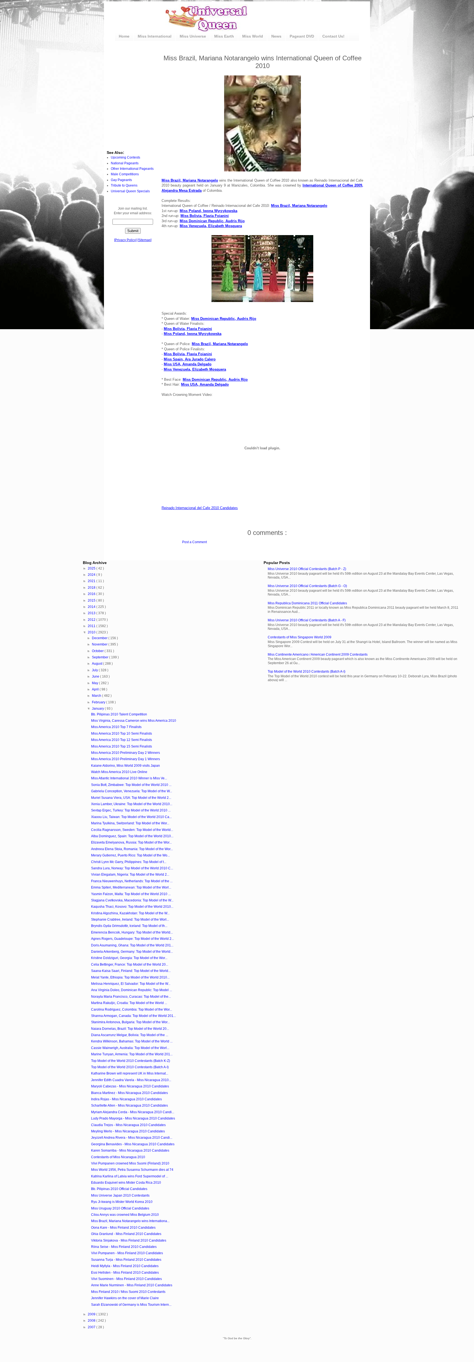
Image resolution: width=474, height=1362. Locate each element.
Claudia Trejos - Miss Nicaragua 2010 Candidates (128, 1125)
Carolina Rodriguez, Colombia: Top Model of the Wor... (131, 1009)
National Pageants (125, 163)
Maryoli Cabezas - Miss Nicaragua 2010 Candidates (130, 1086)
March (97, 696)
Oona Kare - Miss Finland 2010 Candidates (123, 1228)
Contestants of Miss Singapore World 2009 (299, 637)
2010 (92, 632)
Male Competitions (125, 174)
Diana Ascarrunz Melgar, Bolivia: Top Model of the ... (129, 1035)
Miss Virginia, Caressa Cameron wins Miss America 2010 (133, 721)
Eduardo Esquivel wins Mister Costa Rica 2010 (126, 1183)
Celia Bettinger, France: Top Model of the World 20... (129, 964)
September (100, 657)
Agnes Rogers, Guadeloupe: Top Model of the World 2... (132, 939)
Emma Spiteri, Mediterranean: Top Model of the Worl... (131, 887)
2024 (92, 575)
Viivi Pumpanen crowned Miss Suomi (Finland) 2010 (130, 1163)
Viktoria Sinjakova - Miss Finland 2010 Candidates (128, 1240)
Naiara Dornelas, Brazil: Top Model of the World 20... (130, 1029)
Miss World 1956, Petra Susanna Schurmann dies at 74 (132, 1170)
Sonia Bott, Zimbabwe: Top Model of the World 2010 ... (131, 785)
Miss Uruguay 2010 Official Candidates (120, 1208)
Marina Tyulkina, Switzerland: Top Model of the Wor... (130, 823)
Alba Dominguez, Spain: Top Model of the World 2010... (132, 836)
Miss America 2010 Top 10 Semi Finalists (121, 733)
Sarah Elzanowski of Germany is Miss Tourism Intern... (131, 1305)
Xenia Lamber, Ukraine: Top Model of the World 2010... (131, 804)
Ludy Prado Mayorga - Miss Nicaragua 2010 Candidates (133, 1118)
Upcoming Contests (125, 157)
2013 (92, 613)
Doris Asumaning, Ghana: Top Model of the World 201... (132, 945)
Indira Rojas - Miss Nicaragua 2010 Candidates (126, 1099)
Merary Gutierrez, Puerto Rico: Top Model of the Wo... (130, 855)
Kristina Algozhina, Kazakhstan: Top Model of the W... (130, 913)
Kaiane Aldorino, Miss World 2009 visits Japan (125, 766)
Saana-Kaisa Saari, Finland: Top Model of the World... (131, 971)
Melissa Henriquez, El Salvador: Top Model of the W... (130, 984)
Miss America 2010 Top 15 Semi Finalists (121, 746)
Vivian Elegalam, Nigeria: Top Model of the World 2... (130, 874)
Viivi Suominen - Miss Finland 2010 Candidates (126, 1279)
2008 (92, 1320)
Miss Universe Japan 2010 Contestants (120, 1195)
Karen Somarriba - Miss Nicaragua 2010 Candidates (130, 1150)
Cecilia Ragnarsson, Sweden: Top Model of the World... (132, 830)
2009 (92, 1314)
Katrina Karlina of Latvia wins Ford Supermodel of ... (129, 1176)
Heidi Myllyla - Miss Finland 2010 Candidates (125, 1266)
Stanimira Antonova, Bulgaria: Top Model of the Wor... (130, 1022)
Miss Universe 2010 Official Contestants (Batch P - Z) (307, 569)
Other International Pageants (132, 169)
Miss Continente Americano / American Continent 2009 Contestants (318, 654)
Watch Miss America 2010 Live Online (119, 772)
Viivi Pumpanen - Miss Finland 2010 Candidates (127, 1253)
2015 (92, 600)
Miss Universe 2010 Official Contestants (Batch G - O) (307, 586)
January (98, 708)
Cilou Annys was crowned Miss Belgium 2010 (125, 1215)
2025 (92, 568)
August (97, 664)
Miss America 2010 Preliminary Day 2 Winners (125, 753)
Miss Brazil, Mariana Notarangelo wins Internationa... (130, 1221)
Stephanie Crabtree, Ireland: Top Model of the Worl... (130, 919)
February (99, 702)
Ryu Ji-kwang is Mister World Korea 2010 (122, 1202)
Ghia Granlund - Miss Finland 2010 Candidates (126, 1234)
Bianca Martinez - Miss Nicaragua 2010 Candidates (129, 1093)
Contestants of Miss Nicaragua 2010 (118, 1157)
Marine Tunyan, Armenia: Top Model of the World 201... (132, 1054)
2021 (92, 581)
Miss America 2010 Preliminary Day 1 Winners (125, 759)
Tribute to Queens (124, 185)
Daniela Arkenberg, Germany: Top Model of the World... (132, 952)
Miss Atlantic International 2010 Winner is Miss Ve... (129, 778)
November (100, 644)
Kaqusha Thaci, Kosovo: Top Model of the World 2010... (132, 907)
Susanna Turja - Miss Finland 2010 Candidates (126, 1260)
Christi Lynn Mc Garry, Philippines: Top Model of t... (128, 862)
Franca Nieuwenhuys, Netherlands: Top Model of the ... (132, 881)
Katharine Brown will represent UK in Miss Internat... (129, 1073)
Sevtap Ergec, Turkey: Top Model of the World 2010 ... (131, 810)
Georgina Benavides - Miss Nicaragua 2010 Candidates (132, 1144)
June (96, 676)
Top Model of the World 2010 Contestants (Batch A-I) (306, 671)
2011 (92, 626)
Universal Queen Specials (130, 191)
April (96, 689)
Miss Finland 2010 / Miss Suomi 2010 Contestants (128, 1292)
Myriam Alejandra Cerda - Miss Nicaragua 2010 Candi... (132, 1112)
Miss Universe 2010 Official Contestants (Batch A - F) (307, 620)
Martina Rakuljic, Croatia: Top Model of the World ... (129, 1003)
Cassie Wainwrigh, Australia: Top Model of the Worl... (130, 1048)
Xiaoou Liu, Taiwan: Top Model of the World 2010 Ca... (131, 817)
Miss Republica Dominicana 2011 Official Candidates (307, 603)
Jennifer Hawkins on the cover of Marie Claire (125, 1298)
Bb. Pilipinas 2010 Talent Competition (119, 714)
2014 (92, 607)
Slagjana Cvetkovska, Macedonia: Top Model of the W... (132, 900)
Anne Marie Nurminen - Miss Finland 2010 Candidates (131, 1285)
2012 (92, 620)
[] (125, 240)
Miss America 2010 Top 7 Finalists (116, 727)
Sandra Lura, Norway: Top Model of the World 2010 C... (132, 868)
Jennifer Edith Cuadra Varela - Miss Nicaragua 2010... (131, 1080)
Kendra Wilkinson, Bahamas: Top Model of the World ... (132, 1041)
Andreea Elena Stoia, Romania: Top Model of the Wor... (132, 849)
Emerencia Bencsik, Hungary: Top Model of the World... (132, 932)
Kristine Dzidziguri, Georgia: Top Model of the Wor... (129, 958)
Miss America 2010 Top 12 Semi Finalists (121, 740)
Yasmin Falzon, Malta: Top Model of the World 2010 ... (131, 894)
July (95, 670)
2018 (92, 588)
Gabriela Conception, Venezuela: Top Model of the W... (131, 791)
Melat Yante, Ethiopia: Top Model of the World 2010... (130, 977)
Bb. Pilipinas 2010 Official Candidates (119, 1189)
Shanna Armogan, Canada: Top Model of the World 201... (133, 1016)
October (98, 651)
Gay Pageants (121, 180)
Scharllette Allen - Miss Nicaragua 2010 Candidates (129, 1105)
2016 (92, 594)
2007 (92, 1327)
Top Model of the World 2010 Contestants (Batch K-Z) (130, 1061)
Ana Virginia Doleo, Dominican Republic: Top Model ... (131, 990)
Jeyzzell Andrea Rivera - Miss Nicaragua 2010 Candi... (131, 1138)
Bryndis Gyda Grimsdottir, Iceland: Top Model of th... (129, 926)
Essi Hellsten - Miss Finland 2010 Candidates (125, 1272)
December (100, 638)
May (95, 683)
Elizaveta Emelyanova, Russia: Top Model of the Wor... (131, 842)
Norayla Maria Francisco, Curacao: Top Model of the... (131, 997)
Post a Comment (194, 542)
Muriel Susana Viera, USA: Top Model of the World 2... (131, 798)
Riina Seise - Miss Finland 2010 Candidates (124, 1247)
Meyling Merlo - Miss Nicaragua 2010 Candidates (128, 1131)
